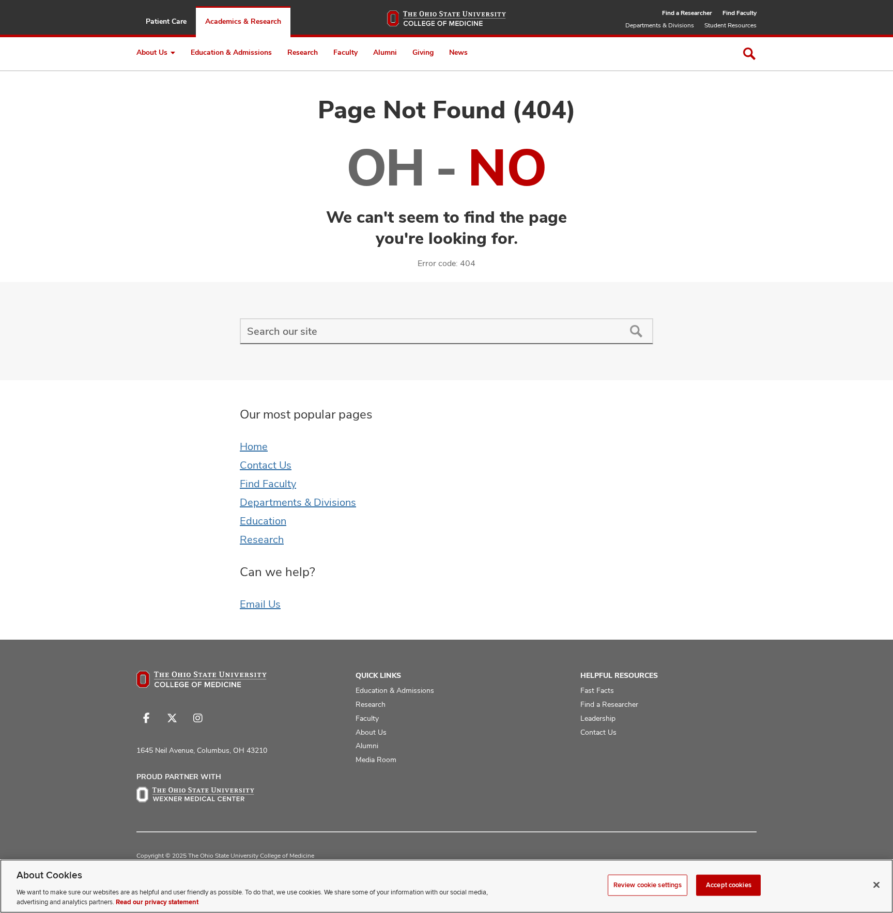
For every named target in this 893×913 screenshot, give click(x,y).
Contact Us (265, 465)
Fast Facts (597, 690)
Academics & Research (243, 21)
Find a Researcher (687, 13)
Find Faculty (739, 13)
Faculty (345, 52)
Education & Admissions (231, 52)
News (458, 52)
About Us (151, 52)
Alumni (385, 52)
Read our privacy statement (157, 902)
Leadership (597, 718)
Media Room (376, 759)
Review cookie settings (647, 885)
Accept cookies (728, 885)
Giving (423, 52)
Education (263, 521)
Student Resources (730, 25)
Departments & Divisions (659, 25)
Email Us (260, 604)
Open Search (749, 53)
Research (302, 52)
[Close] (876, 885)
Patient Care (166, 21)
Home (254, 446)
